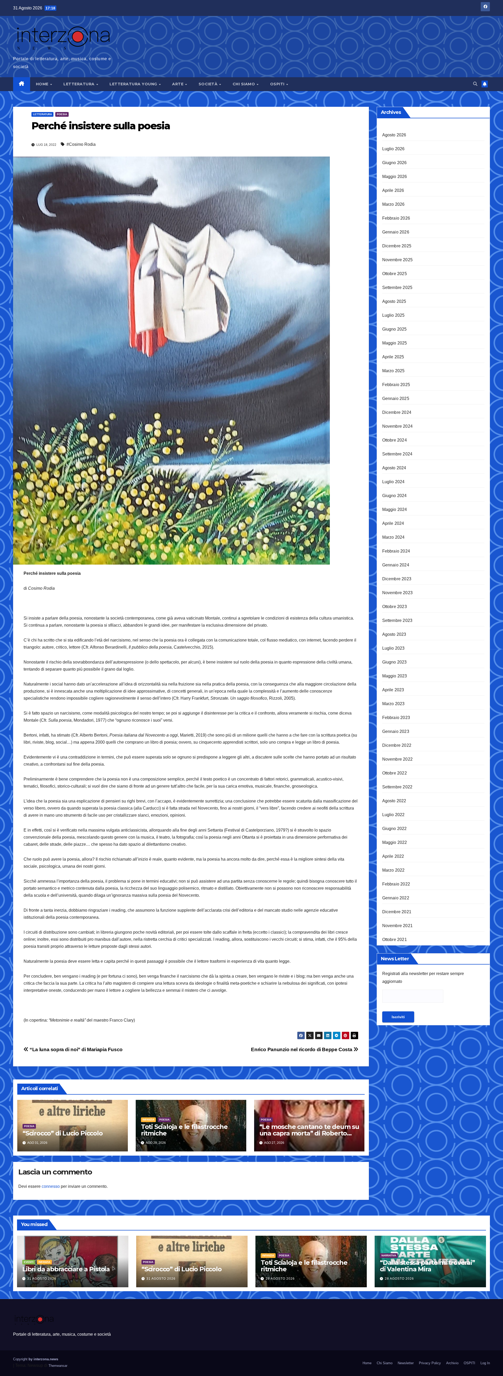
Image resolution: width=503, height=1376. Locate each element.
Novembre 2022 (397, 759)
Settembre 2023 (397, 620)
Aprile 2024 (393, 523)
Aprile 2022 (393, 856)
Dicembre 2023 (397, 579)
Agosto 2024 (394, 468)
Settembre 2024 (397, 454)
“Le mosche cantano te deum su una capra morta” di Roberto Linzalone (309, 1133)
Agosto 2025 (394, 301)
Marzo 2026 (393, 204)
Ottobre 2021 (394, 939)
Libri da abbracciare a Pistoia (66, 1269)
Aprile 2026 (393, 190)
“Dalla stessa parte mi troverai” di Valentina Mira (427, 1266)
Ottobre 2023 (394, 606)
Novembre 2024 (397, 426)
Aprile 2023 (393, 690)
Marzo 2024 (393, 537)
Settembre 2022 (397, 787)
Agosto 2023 (394, 634)
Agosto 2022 (394, 801)
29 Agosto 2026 (280, 1278)
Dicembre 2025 (397, 246)
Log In (485, 1363)
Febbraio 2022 (396, 884)
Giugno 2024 (394, 495)
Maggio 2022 (394, 842)
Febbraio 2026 (396, 218)
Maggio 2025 (394, 343)
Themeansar (57, 1366)
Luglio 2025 (393, 315)
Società (209, 84)
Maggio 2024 (394, 509)
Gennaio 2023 (395, 731)
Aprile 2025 (393, 357)
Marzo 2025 (393, 371)
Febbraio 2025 (396, 384)
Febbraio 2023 (396, 717)
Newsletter (406, 1363)
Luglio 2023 (393, 648)
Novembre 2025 (397, 260)
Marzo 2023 (393, 703)
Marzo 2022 (393, 870)
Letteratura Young (134, 84)
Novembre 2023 (397, 592)
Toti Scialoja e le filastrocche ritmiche (184, 1130)
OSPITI (278, 84)
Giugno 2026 (394, 162)
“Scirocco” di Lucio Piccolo (63, 1133)
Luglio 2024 (393, 482)
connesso (51, 1186)
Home (43, 84)
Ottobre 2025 (394, 273)
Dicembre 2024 (397, 412)
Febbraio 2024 (396, 551)
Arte (178, 84)
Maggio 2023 (394, 676)
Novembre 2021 (397, 925)
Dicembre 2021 (397, 912)
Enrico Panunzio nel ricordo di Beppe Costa (302, 1049)
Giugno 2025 (394, 329)
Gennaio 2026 (395, 232)
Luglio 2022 (393, 814)
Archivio (452, 1363)
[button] (475, 84)
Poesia (62, 114)
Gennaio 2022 (395, 898)
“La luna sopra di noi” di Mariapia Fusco (76, 1049)
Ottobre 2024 (394, 440)
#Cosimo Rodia (81, 144)
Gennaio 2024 (395, 565)
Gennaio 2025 (395, 398)
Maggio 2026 (394, 176)
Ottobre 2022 (394, 773)
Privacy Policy (430, 1363)
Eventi (29, 1262)
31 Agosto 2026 (41, 1278)
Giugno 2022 (394, 828)
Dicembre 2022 (397, 745)
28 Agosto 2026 (399, 1278)
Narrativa (388, 1255)
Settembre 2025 (397, 287)
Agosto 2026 (394, 135)
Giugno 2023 (394, 662)
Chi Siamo (244, 84)
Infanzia (148, 1119)
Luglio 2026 (393, 149)
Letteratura (79, 84)
